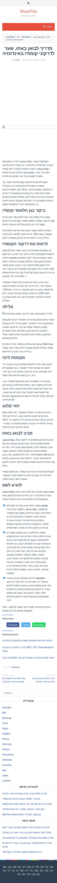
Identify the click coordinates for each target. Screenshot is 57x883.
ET (24, 866)
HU (4, 870)
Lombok (6, 780)
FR (37, 866)
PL (31, 870)
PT (27, 870)
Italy (4, 770)
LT (17, 870)
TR (28, 874)
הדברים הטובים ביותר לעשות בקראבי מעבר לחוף (26, 827)
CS (9, 866)
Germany (7, 743)
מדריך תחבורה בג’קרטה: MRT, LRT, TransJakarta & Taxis (27, 648)
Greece (6, 749)
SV (23, 874)
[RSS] (28, 3)
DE (42, 866)
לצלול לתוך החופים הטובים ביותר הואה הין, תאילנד (26, 832)
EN (29, 866)
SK (46, 870)
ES (19, 874)
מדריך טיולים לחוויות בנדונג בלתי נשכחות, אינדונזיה (43, 678)
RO (36, 870)
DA (14, 866)
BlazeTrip (28, 11)
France (5, 738)
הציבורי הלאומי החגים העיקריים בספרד (21, 798)
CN (38, 874)
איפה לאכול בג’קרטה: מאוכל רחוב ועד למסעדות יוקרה (28, 657)
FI (33, 866)
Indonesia (15, 667)
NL (19, 866)
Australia (6, 707)
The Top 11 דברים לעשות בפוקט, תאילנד (22, 851)
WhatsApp (39, 624)
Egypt (5, 728)
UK (33, 874)
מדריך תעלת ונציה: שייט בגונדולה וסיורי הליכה (24, 793)
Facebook (13, 624)
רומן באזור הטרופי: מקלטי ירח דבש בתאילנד (23, 809)
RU (41, 870)
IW (51, 866)
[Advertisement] (28, 94)
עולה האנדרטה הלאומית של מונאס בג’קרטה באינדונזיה (13, 678)
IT (9, 870)
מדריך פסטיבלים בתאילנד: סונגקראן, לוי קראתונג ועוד (28, 837)
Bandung (6, 717)
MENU (49, 27)
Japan (5, 775)
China (5, 723)
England (6, 733)
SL (51, 870)
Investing (6, 764)
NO (22, 870)
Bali (4, 712)
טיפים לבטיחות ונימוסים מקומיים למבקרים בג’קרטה (27, 640)
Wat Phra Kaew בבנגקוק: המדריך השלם (21, 814)
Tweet (26, 624)
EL (47, 866)
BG (4, 866)
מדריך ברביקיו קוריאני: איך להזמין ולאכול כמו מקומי (26, 803)
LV (13, 870)
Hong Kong (7, 754)
